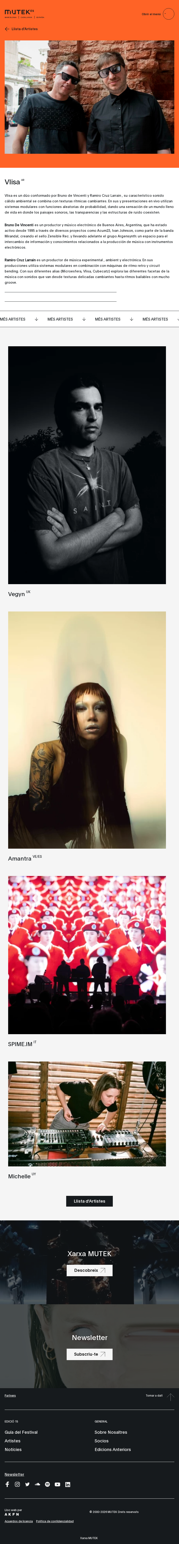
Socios (102, 1440)
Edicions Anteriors (113, 1449)
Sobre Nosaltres (111, 1432)
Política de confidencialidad (55, 1521)
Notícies (13, 1449)
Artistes (13, 1440)
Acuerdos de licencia (19, 1521)
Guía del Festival (21, 1432)
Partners (10, 1395)
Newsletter (14, 1474)
